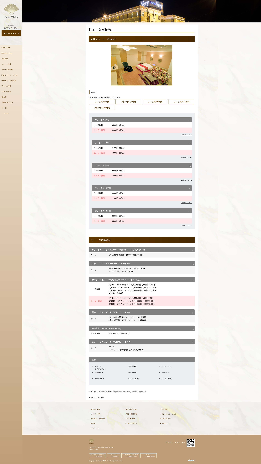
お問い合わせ (6, 91)
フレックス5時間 (128, 101)
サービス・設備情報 (8, 80)
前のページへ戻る (97, 397)
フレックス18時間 (102, 107)
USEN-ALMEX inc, (103, 461)
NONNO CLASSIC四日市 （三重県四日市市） (130, 455)
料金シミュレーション (9, 75)
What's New (5, 47)
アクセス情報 (6, 86)
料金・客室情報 (7, 69)
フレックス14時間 (181, 101)
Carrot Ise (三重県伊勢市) (113, 455)
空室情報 (4, 58)
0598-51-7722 (93, 449)
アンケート (5, 113)
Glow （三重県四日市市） (148, 455)
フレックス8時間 (155, 101)
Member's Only (6, 53)
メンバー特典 (6, 64)
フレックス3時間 (102, 101)
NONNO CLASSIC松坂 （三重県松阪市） (98, 455)
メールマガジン (7, 102)
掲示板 (3, 97)
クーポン (4, 108)
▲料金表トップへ (186, 135)
